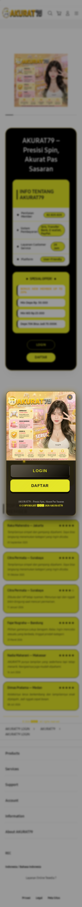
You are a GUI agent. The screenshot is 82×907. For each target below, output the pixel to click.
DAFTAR (40, 485)
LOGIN (40, 471)
